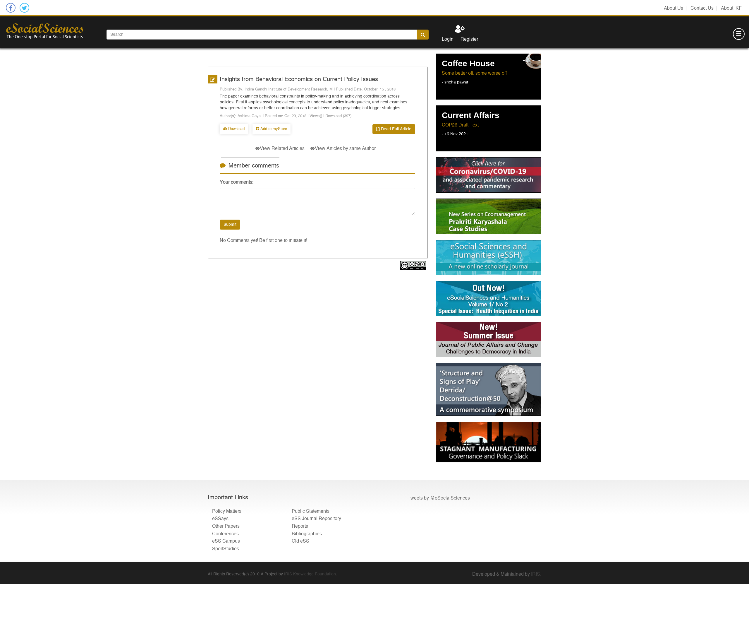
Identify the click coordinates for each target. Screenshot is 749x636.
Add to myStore (273, 129)
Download (236, 129)
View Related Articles (282, 148)
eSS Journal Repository (316, 519)
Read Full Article (395, 129)
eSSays (220, 519)
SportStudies (225, 548)
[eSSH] (488, 175)
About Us (673, 8)
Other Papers (226, 526)
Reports (300, 526)
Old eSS (300, 541)
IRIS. (536, 574)
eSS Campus (226, 541)
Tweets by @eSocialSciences (439, 498)
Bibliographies (307, 533)
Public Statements (310, 511)
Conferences (225, 533)
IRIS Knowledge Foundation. (310, 574)
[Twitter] (24, 8)
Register (469, 39)
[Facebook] (11, 8)
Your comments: (236, 182)
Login (447, 39)
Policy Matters (226, 511)
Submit (230, 225)
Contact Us (702, 8)
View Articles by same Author (345, 148)
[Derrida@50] (488, 389)
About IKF (731, 8)
